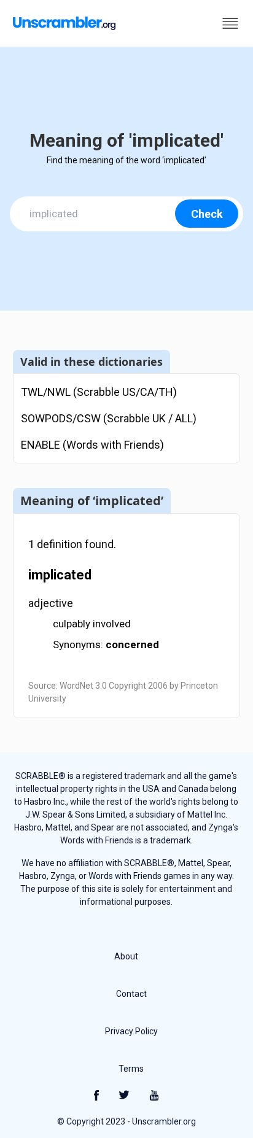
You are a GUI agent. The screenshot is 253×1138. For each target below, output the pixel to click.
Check (207, 213)
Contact (131, 994)
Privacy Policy (131, 1031)
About (126, 956)
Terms (131, 1069)
